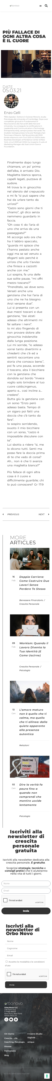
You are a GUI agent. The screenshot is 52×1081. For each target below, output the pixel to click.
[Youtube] (11, 1019)
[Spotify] (16, 1019)
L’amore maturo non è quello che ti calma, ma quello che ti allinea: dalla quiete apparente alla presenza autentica (33, 722)
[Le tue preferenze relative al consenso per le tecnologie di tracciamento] (47, 1076)
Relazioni (24, 745)
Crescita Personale (29, 604)
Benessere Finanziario (31, 600)
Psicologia (24, 670)
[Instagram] (6, 1019)
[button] (40, 5)
